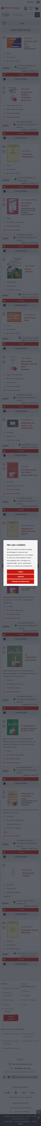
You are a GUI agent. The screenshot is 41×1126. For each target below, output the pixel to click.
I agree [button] (20, 572)
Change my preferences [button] (20, 581)
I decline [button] (20, 576)
